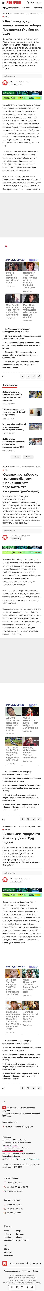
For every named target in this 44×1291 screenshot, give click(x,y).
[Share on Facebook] (11, 1287)
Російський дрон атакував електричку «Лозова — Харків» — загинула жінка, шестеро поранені (20, 364)
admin (11, 81)
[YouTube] (33, 1263)
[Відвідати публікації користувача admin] (5, 82)
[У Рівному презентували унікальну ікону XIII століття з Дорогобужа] (35, 412)
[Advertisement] (22, 215)
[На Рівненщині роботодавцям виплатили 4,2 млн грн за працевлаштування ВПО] (35, 441)
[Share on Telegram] (27, 1287)
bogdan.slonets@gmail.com (12, 1150)
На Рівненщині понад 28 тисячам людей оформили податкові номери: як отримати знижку (21, 345)
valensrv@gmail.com (10, 1145)
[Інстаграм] (37, 1263)
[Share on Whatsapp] (22, 1287)
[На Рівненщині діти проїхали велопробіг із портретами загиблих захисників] (35, 394)
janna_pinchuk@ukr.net (11, 1156)
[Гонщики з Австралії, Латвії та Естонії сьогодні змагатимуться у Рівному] (35, 426)
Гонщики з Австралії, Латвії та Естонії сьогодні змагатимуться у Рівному (14, 427)
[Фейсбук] (27, 1263)
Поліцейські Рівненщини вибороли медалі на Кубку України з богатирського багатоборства (20, 355)
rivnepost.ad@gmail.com (30, 1159)
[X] (30, 1263)
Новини (7, 16)
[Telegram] (40, 1263)
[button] (4, 2)
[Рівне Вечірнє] (16, 2)
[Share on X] (16, 1287)
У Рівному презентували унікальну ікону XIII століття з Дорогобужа (15, 412)
